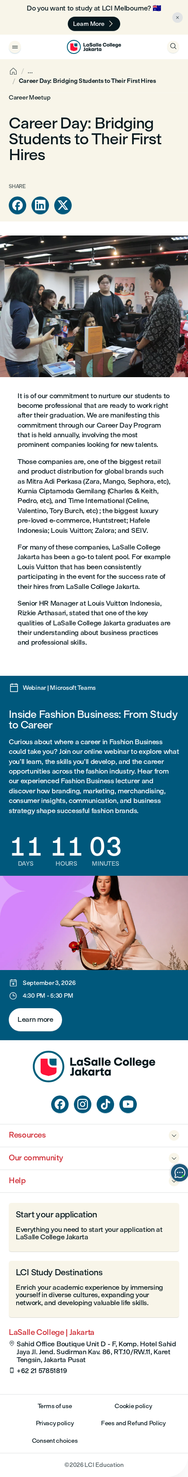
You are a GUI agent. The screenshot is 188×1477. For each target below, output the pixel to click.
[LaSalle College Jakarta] (94, 47)
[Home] (94, 1080)
